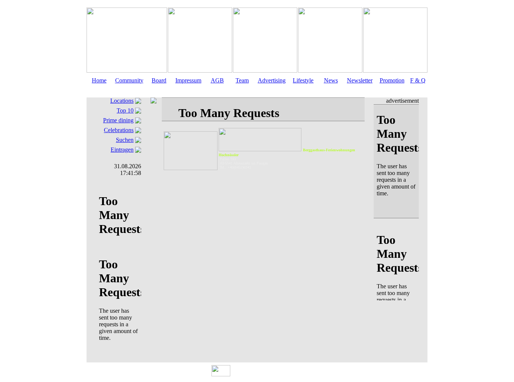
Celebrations (119, 130)
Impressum (188, 80)
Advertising (272, 80)
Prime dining (118, 120)
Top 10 (125, 110)
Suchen (125, 140)
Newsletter (360, 80)
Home (99, 80)
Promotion (392, 80)
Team (242, 80)
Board (159, 80)
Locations (122, 100)
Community (129, 80)
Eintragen (122, 149)
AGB (217, 80)
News (331, 80)
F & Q (418, 80)
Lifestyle (303, 80)
